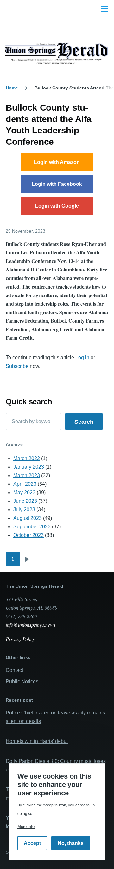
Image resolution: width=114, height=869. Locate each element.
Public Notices (22, 681)
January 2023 (28, 467)
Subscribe (17, 366)
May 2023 (24, 492)
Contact (14, 670)
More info (26, 826)
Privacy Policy (20, 638)
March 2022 (26, 458)
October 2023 (28, 535)
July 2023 (24, 509)
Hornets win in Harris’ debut (37, 741)
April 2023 (24, 484)
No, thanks (71, 843)
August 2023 (27, 518)
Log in (82, 357)
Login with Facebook (57, 184)
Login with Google (57, 206)
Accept (32, 843)
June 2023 (25, 501)
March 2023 (26, 475)
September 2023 (32, 526)
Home (12, 87)
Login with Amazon (57, 162)
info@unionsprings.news (30, 624)
